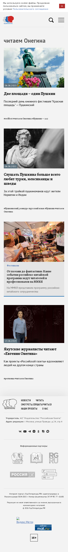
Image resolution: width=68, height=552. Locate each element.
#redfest (8, 118)
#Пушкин (49, 208)
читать (40, 400)
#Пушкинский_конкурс (16, 208)
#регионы (9, 378)
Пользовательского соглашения (30, 9)
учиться (47, 404)
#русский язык (36, 208)
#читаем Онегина (22, 118)
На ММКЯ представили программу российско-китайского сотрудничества (33, 289)
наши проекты (29, 408)
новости (26, 400)
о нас (45, 408)
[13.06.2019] (34, 306)
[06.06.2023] (34, 49)
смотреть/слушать (31, 404)
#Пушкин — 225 (40, 118)
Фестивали (13, 265)
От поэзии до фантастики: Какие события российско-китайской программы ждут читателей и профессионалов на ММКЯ (29, 277)
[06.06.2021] (34, 130)
